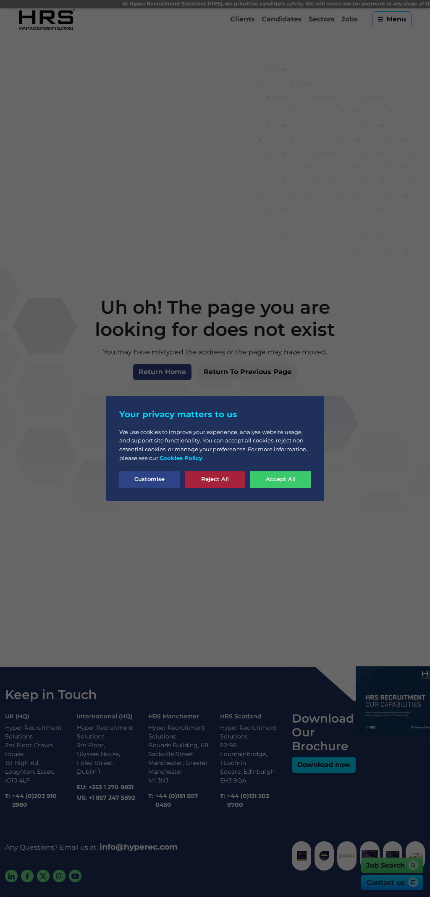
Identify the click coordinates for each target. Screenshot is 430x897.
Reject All (215, 479)
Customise (149, 479)
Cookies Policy (181, 458)
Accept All (281, 479)
